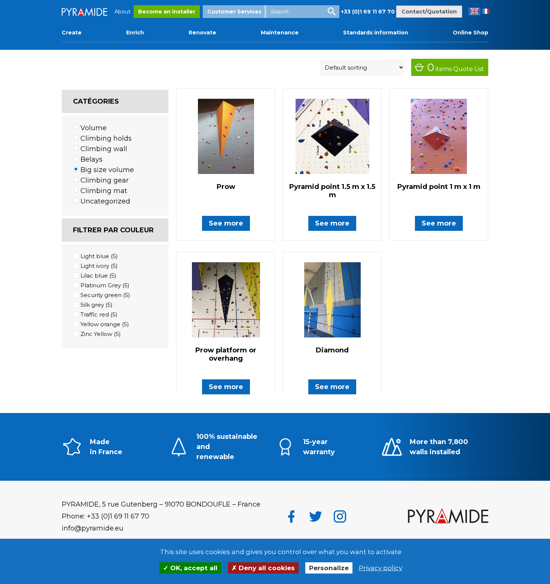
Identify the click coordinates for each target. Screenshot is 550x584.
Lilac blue (94, 275)
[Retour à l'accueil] (448, 517)
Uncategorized (105, 201)
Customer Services (234, 11)
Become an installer (166, 11)
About (122, 11)
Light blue (94, 256)
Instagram (339, 516)
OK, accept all (192, 568)
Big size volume (107, 170)
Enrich (135, 32)
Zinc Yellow (96, 333)
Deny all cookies (266, 568)
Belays (91, 159)
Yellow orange (100, 324)
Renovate (202, 32)
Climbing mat (103, 191)
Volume (93, 128)
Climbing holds (106, 138)
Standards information (375, 32)
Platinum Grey (100, 285)
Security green (101, 295)
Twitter (315, 516)
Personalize (329, 568)
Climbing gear (104, 180)
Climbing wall (103, 149)
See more (226, 223)
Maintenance (280, 32)
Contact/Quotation (429, 11)
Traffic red (94, 314)
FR (486, 11)
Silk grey (92, 304)
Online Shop (470, 32)
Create (72, 32)
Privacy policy (380, 568)
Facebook (291, 516)
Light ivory (94, 265)
